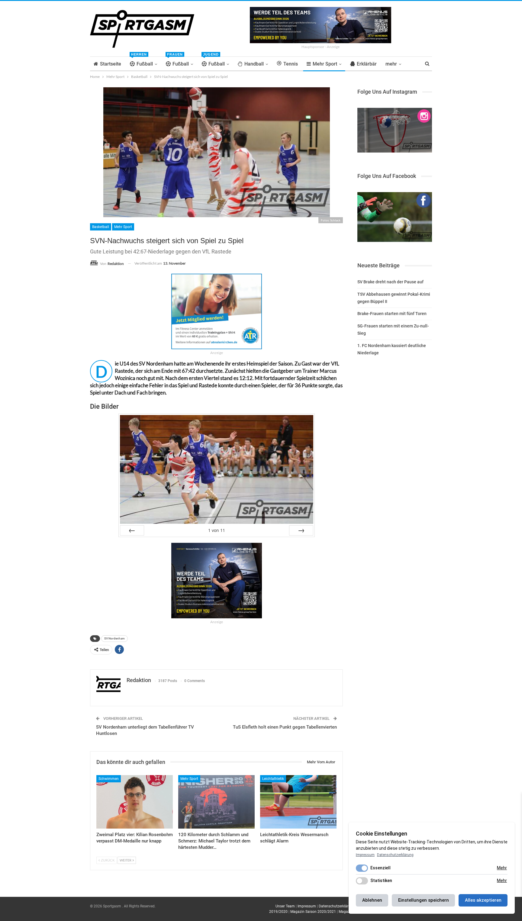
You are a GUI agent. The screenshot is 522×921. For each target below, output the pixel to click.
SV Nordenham (114, 638)
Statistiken (381, 880)
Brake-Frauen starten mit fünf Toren (392, 313)
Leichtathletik (273, 779)
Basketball (100, 227)
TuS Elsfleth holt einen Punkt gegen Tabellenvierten (285, 727)
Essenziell (380, 867)
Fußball (142, 62)
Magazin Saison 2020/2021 (313, 912)
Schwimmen (108, 779)
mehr (391, 64)
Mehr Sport (325, 64)
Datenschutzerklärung (337, 906)
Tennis (290, 64)
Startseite (110, 64)
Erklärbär (367, 64)
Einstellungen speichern (423, 900)
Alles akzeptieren (483, 900)
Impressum (307, 906)
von (216, 530)
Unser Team (285, 906)
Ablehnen (372, 900)
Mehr (502, 868)
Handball (254, 64)
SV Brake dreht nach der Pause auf (390, 281)
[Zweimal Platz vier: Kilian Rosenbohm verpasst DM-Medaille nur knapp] (134, 802)
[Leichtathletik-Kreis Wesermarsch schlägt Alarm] (298, 802)
